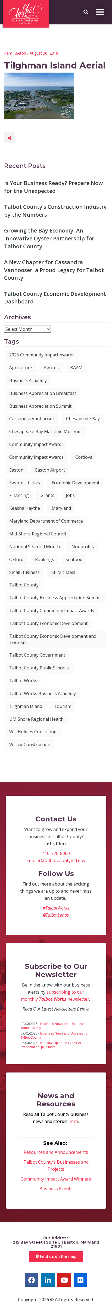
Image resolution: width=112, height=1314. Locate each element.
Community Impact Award (35, 444)
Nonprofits (82, 547)
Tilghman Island (25, 706)
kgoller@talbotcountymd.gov (55, 860)
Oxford (16, 559)
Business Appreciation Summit (40, 406)
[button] (100, 12)
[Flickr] (80, 1280)
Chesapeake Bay (83, 419)
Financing (19, 495)
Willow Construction (29, 744)
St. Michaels (63, 572)
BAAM (76, 368)
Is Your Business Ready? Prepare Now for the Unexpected (53, 187)
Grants (47, 495)
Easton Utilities (24, 483)
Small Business (24, 572)
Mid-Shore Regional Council (37, 534)
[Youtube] (64, 1280)
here (73, 1121)
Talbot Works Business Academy (42, 693)
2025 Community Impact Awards (41, 355)
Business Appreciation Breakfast (42, 393)
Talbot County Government (37, 655)
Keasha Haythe (24, 508)
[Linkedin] (48, 1280)
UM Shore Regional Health (36, 719)
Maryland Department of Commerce (46, 521)
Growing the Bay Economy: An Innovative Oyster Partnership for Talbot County (49, 238)
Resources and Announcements (56, 1152)
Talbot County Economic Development (48, 623)
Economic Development (75, 483)
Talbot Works (23, 681)
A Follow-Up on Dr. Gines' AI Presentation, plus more (51, 1045)
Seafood (74, 559)
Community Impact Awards (36, 457)
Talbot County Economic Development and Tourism (52, 639)
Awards (51, 368)
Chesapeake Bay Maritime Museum (45, 431)
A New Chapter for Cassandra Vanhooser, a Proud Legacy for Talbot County (54, 269)
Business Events (56, 1189)
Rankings (44, 559)
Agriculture (20, 368)
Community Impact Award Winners (56, 1179)
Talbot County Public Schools (39, 668)
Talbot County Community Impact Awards (51, 610)
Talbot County (24, 585)
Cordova (83, 457)
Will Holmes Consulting (33, 732)
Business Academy (28, 380)
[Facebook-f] (31, 1280)
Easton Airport (50, 470)
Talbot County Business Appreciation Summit (55, 598)
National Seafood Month (34, 547)
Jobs (70, 495)
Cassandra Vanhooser (31, 419)
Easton (16, 470)
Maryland (61, 508)
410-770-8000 (56, 853)
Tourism (62, 706)
